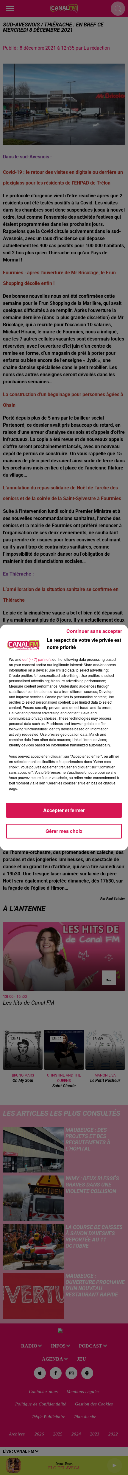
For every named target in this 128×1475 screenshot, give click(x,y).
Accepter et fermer (64, 810)
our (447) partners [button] (36, 659)
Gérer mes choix (64, 831)
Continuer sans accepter (94, 631)
